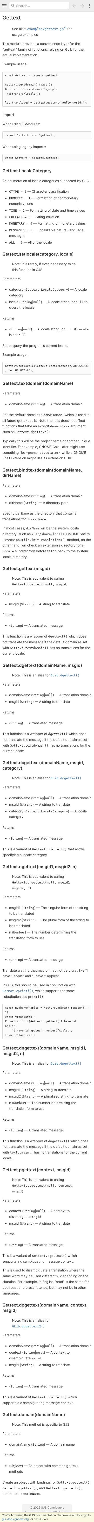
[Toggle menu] (89, 5)
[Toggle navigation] (4, 5)
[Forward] (83, 5)
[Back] (74, 5)
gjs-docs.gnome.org (15, 1519)
